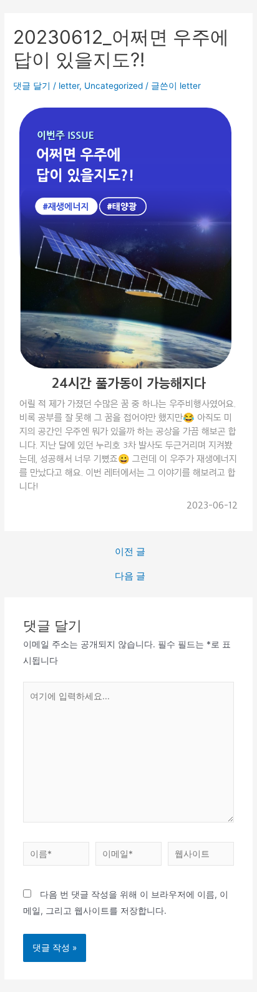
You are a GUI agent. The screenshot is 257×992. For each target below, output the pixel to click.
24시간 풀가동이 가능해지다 (129, 382)
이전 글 (130, 552)
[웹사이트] (201, 856)
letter (69, 86)
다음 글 (130, 576)
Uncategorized (113, 86)
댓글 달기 (32, 86)
